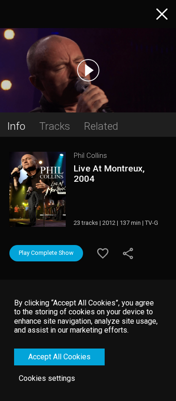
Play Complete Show (46, 252)
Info (16, 126)
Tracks (54, 126)
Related (101, 126)
